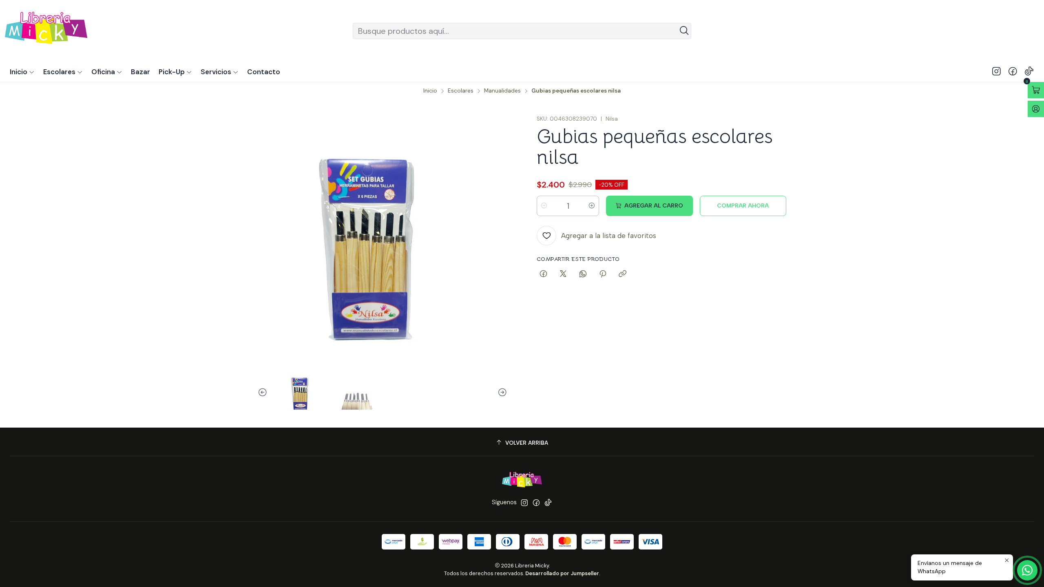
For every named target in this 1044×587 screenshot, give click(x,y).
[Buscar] (684, 31)
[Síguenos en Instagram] (996, 72)
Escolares (460, 91)
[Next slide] (501, 392)
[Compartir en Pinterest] (603, 274)
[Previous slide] (264, 392)
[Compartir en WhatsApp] (583, 274)
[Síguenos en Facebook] (1013, 72)
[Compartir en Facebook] (543, 274)
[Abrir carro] (1036, 90)
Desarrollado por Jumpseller (562, 573)
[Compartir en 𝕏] (563, 274)
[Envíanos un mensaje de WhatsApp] (1027, 570)
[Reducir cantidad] (544, 206)
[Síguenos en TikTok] (1029, 72)
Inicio (430, 91)
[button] (175, 72)
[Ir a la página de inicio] (46, 31)
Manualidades (502, 91)
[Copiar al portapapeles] (622, 274)
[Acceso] (1036, 109)
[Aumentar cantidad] (592, 206)
